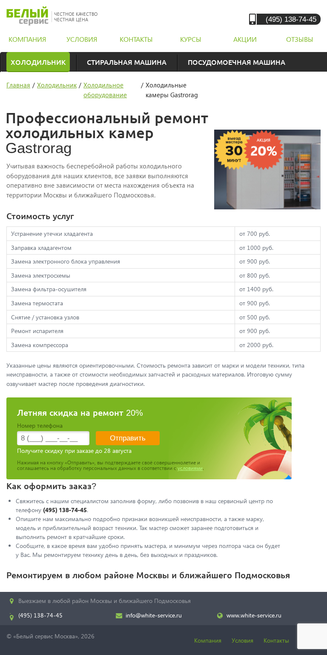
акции (245, 39)
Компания (207, 640)
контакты (136, 39)
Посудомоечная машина (236, 62)
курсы (190, 39)
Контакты (276, 640)
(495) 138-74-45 (291, 19)
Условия (242, 640)
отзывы (299, 39)
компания (27, 39)
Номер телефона (40, 425)
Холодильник (38, 62)
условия (81, 39)
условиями (190, 468)
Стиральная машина (126, 62)
